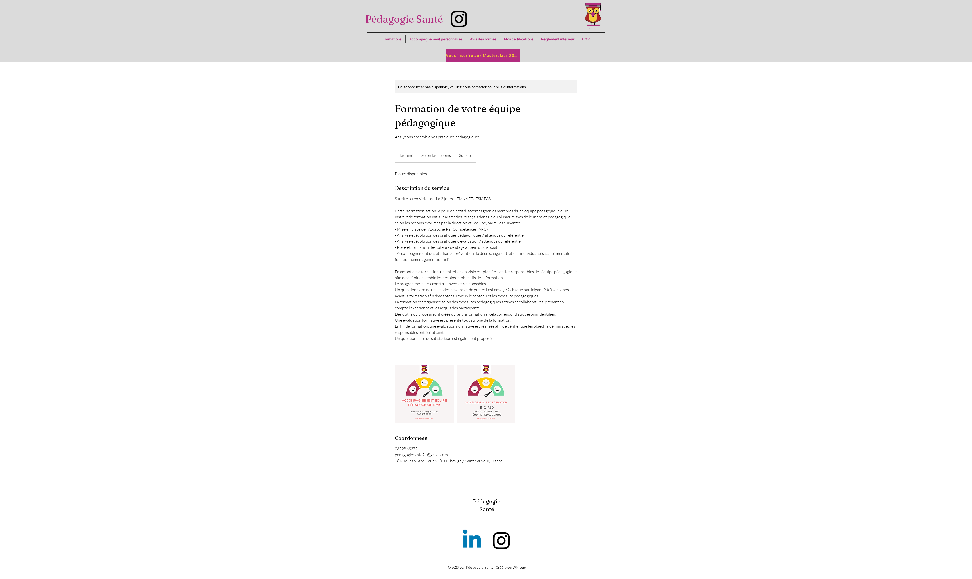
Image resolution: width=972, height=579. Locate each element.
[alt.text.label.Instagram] (459, 19)
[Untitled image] (424, 394)
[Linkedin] (472, 540)
